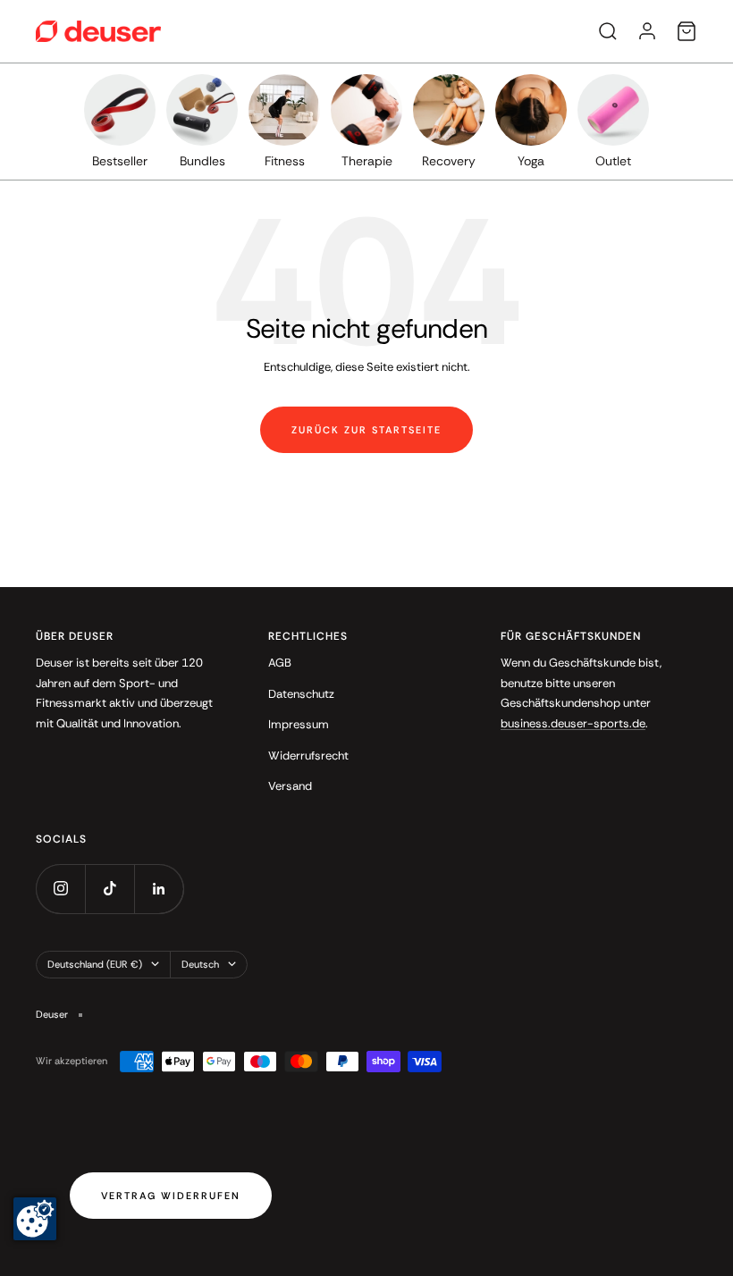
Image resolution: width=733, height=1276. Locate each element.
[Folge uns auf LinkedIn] (158, 888)
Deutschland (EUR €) (94, 964)
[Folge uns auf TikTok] (109, 888)
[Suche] (608, 31)
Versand (290, 785)
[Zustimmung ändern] (34, 1218)
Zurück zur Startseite (366, 430)
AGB (279, 662)
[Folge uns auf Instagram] (60, 888)
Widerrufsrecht (308, 755)
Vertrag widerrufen (170, 1195)
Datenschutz (301, 693)
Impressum (298, 724)
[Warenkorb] (686, 31)
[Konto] (647, 31)
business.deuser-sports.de (573, 723)
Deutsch (200, 964)
